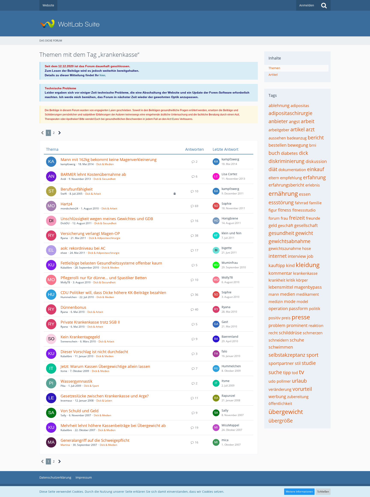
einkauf (315, 169)
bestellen (277, 145)
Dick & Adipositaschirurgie (104, 238)
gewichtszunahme (285, 248)
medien (287, 294)
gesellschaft (306, 225)
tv (301, 372)
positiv (274, 317)
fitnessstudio (304, 210)
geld (273, 225)
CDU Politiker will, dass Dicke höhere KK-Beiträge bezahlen (113, 292)
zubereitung (298, 396)
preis (286, 317)
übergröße (281, 420)
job (310, 256)
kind (290, 265)
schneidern (279, 340)
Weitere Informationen (299, 491)
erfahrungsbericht (286, 185)
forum (274, 218)
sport (312, 354)
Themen (274, 68)
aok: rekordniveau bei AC (83, 248)
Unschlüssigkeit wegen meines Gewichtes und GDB (107, 218)
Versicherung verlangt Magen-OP (90, 233)
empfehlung (291, 177)
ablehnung (279, 105)
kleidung (307, 265)
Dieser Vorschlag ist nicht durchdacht (94, 351)
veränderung (280, 389)
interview (297, 256)
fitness (284, 210)
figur (273, 210)
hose (306, 248)
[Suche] (324, 5)
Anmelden (306, 5)
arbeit (307, 121)
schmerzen (312, 332)
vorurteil (302, 388)
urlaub (299, 380)
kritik (290, 280)
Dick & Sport (91, 386)
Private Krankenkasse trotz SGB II (90, 322)
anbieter (278, 121)
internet (278, 255)
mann (274, 294)
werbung (277, 396)
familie (315, 202)
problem (277, 325)
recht (273, 332)
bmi (312, 145)
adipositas (300, 105)
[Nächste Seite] (60, 133)
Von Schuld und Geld (79, 410)
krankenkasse (305, 273)
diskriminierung (286, 161)
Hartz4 (66, 203)
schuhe (297, 340)
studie (309, 363)
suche (275, 372)
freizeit (297, 217)
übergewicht (286, 411)
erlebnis (312, 185)
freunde (313, 218)
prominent (296, 325)
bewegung (298, 145)
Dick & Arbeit (93, 194)
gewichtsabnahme (289, 241)
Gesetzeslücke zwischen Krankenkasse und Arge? (105, 395)
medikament (307, 294)
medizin (276, 301)
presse (301, 317)
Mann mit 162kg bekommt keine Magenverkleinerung (109, 159)
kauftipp (277, 265)
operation (278, 308)
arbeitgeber (279, 129)
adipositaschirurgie (290, 113)
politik (314, 308)
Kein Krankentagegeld (80, 336)
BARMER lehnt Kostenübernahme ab (93, 174)
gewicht (304, 233)
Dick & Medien (105, 164)
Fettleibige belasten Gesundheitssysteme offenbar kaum (111, 263)
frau (284, 218)
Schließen (323, 491)
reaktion (316, 325)
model (302, 301)
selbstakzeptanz (287, 354)
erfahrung (314, 177)
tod (295, 372)
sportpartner (281, 363)
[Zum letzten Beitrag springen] (216, 161)
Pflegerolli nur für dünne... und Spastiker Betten (104, 277)
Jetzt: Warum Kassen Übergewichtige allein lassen (105, 366)
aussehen (277, 137)
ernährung (283, 193)
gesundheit (281, 233)
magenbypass (308, 287)
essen (304, 194)
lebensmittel (281, 287)
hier (102, 75)
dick (303, 152)
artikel (297, 129)
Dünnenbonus (73, 307)
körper (302, 280)
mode (289, 301)
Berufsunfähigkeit (76, 189)
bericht (316, 137)
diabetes (289, 153)
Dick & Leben (104, 400)
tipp (287, 372)
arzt (310, 129)
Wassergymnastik (76, 381)
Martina (65, 445)
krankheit (277, 280)
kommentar (280, 273)
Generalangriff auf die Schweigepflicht (95, 440)
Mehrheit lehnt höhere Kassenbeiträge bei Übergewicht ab (113, 425)
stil (298, 363)
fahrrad (301, 202)
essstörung (281, 202)
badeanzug (297, 137)
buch (274, 152)
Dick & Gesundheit (105, 179)
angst (294, 121)
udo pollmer (280, 381)
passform (298, 308)
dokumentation (292, 169)
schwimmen (281, 347)
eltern (274, 177)
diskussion (316, 161)
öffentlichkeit (280, 403)
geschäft (285, 225)
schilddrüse (290, 333)
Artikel (273, 75)
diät (273, 169)
